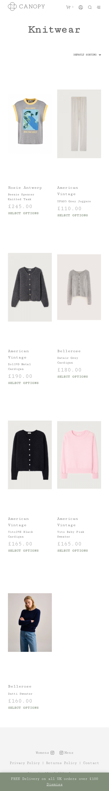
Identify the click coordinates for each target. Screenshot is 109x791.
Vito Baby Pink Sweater (70, 534)
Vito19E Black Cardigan (20, 534)
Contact (91, 763)
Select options (23, 213)
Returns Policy (61, 763)
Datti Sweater (20, 693)
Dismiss (55, 784)
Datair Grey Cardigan (67, 360)
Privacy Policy (25, 763)
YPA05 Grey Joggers (74, 201)
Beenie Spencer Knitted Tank (21, 197)
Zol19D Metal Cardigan (19, 366)
